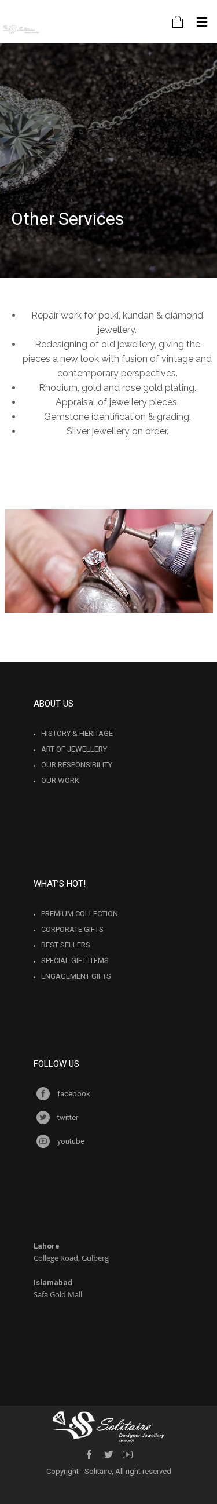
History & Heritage (77, 733)
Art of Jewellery (74, 749)
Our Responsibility (76, 764)
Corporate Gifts (72, 929)
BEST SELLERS (65, 945)
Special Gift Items (75, 960)
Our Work (60, 780)
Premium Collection (79, 913)
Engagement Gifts (76, 976)
